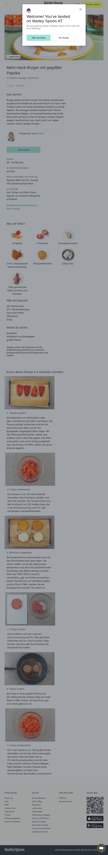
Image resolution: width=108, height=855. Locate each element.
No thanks (64, 38)
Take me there (39, 38)
